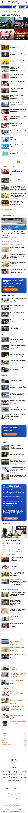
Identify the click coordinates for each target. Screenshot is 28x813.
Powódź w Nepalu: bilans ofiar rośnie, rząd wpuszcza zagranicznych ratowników (17, 271)
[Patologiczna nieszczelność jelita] (5, 76)
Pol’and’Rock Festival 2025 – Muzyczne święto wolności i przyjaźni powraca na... (17, 559)
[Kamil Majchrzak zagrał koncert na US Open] (5, 656)
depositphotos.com (19, 783)
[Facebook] (12, 798)
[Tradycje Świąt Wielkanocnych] (5, 61)
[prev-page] (9, 162)
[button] (2, 2)
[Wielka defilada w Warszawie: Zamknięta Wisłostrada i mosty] (5, 380)
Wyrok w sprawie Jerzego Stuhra (18, 53)
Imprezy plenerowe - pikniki (7, 537)
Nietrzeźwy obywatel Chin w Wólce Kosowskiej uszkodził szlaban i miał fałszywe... (13, 234)
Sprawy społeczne (7, 215)
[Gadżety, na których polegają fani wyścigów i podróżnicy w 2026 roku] (5, 477)
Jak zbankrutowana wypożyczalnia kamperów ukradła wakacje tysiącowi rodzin (18, 447)
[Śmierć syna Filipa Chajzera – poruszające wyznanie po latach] (5, 682)
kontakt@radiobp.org (18, 788)
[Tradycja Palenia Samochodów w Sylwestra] (5, 402)
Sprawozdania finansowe (19, 805)
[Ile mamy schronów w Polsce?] (5, 47)
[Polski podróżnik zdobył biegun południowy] (5, 139)
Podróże (4, 442)
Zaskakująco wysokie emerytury (18, 152)
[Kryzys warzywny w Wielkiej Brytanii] (5, 97)
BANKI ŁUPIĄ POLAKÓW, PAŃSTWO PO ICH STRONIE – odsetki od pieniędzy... (17, 203)
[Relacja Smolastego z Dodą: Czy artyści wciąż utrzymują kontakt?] (5, 387)
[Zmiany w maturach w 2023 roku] (5, 111)
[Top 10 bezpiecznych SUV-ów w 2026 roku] (5, 667)
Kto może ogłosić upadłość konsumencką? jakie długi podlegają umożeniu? (17, 715)
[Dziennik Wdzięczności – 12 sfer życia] (5, 618)
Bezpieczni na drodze (6, 229)
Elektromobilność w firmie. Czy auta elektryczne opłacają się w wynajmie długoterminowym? (17, 354)
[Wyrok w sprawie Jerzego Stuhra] (5, 54)
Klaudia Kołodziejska (14, 47)
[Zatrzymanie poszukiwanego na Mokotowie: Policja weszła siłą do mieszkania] (5, 256)
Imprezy (4, 376)
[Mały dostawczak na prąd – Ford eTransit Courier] (5, 369)
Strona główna (4, 11)
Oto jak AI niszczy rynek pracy (17, 179)
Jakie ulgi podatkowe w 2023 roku (18, 116)
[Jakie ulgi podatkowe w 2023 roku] (5, 118)
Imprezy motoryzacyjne (6, 209)
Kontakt (18, 804)
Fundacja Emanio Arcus (7, 805)
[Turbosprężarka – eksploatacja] (5, 321)
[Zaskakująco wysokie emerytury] (5, 153)
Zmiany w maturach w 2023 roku (18, 109)
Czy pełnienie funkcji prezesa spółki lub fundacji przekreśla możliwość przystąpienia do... (17, 708)
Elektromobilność (7, 335)
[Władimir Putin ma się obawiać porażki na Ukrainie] (5, 249)
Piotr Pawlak (12, 104)
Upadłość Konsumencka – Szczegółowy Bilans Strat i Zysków (16, 700)
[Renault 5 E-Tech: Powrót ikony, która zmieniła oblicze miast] (5, 362)
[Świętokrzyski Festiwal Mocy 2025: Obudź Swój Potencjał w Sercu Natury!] (5, 574)
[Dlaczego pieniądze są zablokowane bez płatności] (5, 454)
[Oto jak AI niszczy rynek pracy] (5, 180)
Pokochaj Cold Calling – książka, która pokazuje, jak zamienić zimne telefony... (18, 594)
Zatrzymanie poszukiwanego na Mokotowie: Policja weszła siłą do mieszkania (18, 256)
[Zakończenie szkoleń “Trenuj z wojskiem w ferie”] (5, 90)
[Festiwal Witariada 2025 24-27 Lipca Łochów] (5, 566)
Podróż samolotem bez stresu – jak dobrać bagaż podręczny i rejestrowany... (18, 469)
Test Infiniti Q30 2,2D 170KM (17, 312)
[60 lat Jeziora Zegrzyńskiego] (5, 104)
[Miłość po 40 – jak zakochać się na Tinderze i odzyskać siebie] (5, 611)
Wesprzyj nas (11, 518)
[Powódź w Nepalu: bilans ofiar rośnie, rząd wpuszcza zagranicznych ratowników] (5, 271)
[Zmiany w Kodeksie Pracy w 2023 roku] (5, 132)
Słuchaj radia (12, 290)
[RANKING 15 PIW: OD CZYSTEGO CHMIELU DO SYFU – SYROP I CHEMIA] (5, 675)
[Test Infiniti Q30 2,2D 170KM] (5, 314)
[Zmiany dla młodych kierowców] (5, 83)
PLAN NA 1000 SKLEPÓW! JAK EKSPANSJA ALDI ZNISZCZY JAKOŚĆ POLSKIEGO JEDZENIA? (18, 188)
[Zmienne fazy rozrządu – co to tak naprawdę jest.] (5, 328)
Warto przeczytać (12, 11)
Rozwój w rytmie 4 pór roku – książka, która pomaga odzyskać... (17, 625)
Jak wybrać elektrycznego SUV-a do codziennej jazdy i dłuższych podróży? (18, 347)
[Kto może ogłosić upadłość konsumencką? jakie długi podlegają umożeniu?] (5, 715)
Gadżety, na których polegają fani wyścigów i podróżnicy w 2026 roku (18, 477)
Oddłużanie (11, 434)
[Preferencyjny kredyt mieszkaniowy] (5, 69)
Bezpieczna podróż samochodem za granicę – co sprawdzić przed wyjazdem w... (17, 462)
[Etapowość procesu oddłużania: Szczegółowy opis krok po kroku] (5, 723)
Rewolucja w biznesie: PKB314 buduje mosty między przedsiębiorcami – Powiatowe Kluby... (12, 543)
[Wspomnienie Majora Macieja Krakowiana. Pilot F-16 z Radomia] (5, 409)
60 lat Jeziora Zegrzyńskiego (17, 102)
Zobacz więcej (22, 811)
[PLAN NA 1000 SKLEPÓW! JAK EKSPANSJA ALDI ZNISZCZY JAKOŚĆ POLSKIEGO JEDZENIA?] (5, 188)
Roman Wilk (3, 547)
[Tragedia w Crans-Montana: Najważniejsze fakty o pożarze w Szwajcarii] (5, 394)
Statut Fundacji (14, 807)
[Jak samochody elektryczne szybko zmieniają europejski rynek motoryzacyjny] (5, 339)
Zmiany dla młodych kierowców (17, 81)
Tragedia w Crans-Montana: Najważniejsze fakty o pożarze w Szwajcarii (18, 395)
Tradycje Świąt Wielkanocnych (17, 60)
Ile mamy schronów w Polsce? (17, 46)
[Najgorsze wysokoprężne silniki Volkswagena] (5, 300)
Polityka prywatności (11, 804)
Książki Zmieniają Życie (9, 589)
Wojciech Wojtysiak (5, 237)
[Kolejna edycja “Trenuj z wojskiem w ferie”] (5, 125)
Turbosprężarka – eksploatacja (18, 319)
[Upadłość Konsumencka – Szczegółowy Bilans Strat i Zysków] (5, 700)
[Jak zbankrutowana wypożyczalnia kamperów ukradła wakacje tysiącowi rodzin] (5, 447)
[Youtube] (16, 798)
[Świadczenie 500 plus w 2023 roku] (5, 146)
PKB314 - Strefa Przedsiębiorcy (12, 167)
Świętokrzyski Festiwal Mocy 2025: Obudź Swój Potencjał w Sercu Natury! (17, 574)
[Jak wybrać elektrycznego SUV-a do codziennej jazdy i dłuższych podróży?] (5, 347)
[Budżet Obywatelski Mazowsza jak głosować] (5, 264)
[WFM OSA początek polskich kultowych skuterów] (5, 307)
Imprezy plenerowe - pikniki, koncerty (10, 210)
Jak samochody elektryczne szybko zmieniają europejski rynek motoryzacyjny (17, 339)
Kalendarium (5, 523)
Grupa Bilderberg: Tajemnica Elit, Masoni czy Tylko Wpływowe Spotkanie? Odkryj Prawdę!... (18, 195)
